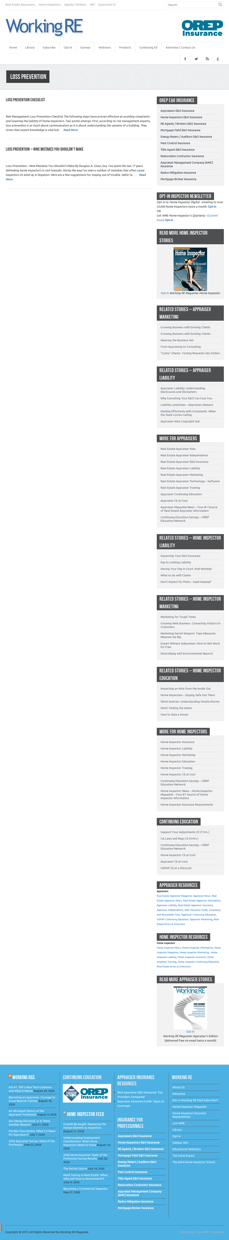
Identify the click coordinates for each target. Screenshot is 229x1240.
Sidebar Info (180, 1143)
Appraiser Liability (167, 905)
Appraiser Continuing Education (181, 494)
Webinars (105, 47)
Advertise (178, 1094)
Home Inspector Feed (85, 1114)
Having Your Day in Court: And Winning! (186, 569)
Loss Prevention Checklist (25, 99)
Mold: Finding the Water (176, 708)
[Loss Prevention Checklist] (50, 28)
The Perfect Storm (75, 1169)
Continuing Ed (148, 47)
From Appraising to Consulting (181, 347)
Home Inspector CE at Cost (178, 774)
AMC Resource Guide (196, 910)
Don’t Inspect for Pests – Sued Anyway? (186, 582)
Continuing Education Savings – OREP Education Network (185, 519)
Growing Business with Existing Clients (185, 327)
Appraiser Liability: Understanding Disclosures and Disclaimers (183, 390)
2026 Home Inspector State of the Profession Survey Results (85, 1156)
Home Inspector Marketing (178, 755)
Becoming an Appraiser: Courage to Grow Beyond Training (32, 1099)
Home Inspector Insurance (177, 742)
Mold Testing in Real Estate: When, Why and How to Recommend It (85, 1177)
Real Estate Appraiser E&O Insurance (184, 462)
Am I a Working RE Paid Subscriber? (195, 1100)
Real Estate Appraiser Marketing (182, 475)
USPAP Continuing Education (173, 919)
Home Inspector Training (177, 768)
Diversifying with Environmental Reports (187, 653)
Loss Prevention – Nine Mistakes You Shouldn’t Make (44, 149)
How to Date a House (174, 714)
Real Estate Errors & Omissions (174, 966)
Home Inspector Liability (176, 748)
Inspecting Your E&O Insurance (180, 556)
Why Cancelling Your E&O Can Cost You (186, 398)
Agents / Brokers (75, 4)
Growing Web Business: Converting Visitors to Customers (191, 625)
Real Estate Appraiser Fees (178, 449)
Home (13, 47)
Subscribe (49, 47)
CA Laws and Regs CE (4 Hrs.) (179, 838)
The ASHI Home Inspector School (193, 1162)
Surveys (85, 47)
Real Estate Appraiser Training (180, 488)
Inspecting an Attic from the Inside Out (186, 689)
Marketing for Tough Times (178, 617)
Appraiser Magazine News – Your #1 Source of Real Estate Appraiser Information (189, 509)
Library (29, 47)
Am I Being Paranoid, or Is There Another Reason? (29, 1122)
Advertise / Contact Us (180, 47)
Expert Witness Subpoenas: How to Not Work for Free (190, 645)
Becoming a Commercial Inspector (85, 1189)
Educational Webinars (186, 1149)
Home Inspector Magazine (189, 1107)
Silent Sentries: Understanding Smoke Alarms (190, 701)
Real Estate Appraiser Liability (180, 468)
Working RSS (23, 1077)
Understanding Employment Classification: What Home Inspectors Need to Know (81, 1141)
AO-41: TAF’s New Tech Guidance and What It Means (30, 1089)
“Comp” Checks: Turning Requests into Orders (190, 353)
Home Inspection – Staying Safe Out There (188, 695)
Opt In (165, 293)
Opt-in (212, 206)
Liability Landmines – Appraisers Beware (187, 405)
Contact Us (187, 1232)
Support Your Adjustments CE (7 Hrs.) (185, 832)
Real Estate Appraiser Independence (184, 455)
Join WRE (178, 1123)
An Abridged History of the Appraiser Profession (26, 1112)
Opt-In (68, 47)
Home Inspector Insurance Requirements (187, 804)
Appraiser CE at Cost (174, 501)
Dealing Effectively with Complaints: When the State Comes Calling (188, 413)
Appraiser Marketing (201, 919)
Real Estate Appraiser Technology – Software (190, 481)
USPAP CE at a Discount (176, 868)
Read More (71, 130)
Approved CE (107, 4)
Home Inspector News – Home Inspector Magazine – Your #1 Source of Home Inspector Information (187, 794)
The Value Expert (183, 1156)
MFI (92, 4)
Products (125, 47)
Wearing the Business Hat (177, 340)
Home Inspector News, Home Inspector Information (185, 947)
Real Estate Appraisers (20, 4)
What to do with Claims (176, 575)
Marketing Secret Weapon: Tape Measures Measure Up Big (188, 635)
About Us (178, 1087)
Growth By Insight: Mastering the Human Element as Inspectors (84, 1126)
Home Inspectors (50, 4)
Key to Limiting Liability (176, 562)
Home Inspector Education (178, 761)
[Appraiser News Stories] (190, 989)
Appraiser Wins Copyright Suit (180, 421)
